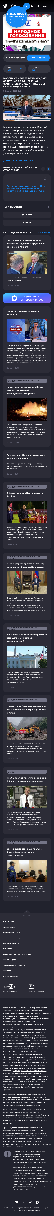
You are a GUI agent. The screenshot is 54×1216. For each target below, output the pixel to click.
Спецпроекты (9, 927)
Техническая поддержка (14, 965)
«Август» (16, 1071)
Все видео (7, 949)
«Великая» (17, 1076)
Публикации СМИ (10, 976)
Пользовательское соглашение (17, 954)
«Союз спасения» (11, 1073)
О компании (8, 921)
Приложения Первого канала (16, 938)
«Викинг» (37, 1073)
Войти (46, 6)
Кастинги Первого (11, 943)
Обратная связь (10, 960)
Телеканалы (25, 1147)
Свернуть (27, 915)
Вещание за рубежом (36, 991)
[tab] (15, 58)
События (7, 971)
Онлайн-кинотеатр (11, 932)
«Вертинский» (29, 1076)
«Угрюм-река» (25, 1073)
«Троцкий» (7, 1076)
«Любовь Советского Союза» (33, 1071)
